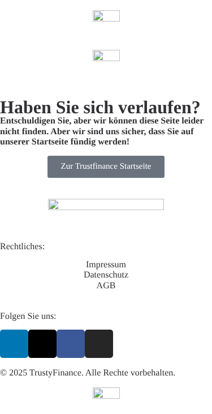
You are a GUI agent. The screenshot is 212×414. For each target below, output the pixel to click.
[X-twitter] (42, 344)
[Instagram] (99, 344)
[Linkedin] (14, 344)
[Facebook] (71, 344)
